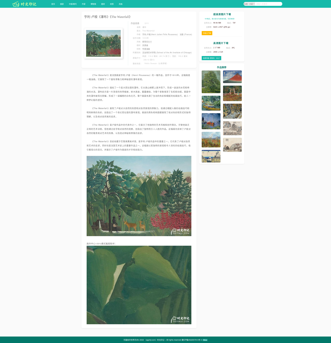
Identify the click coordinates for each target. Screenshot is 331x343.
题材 (103, 4)
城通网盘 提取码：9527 (211, 58)
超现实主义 (147, 41)
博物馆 (93, 4)
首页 (53, 4)
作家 (83, 4)
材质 (112, 4)
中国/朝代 (73, 4)
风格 (120, 4)
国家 (62, 4)
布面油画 (146, 48)
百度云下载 (207, 33)
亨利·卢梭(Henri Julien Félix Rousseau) (160, 34)
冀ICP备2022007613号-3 (192, 339)
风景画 (145, 45)
